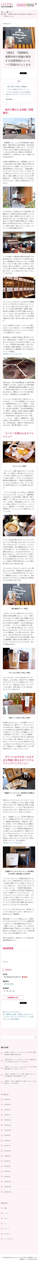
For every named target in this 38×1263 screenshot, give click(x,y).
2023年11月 (7, 1186)
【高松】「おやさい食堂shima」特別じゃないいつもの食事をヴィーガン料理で (20, 1082)
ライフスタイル (15, 1012)
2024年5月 (7, 1156)
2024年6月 (7, 1151)
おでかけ (6, 1234)
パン (5, 1223)
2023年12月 (7, 1181)
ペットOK (29, 1017)
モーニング (6, 1019)
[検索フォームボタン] (35, 1037)
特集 (5, 1208)
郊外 (12, 1019)
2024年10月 (7, 1130)
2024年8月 (7, 1140)
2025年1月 (7, 1115)
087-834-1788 (8, 984)
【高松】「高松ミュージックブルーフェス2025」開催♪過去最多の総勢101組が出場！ (20, 1053)
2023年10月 (7, 1192)
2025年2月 (7, 1109)
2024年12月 (7, 1120)
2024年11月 (7, 1125)
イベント (6, 1228)
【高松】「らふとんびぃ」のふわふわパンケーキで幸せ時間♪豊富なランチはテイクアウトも (20, 1068)
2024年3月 (7, 1166)
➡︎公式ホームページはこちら (12, 354)
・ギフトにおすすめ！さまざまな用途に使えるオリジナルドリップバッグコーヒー (18, 94)
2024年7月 (7, 1145)
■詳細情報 (9, 99)
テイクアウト (21, 1017)
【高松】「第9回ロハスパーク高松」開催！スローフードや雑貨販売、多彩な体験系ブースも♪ (20, 1075)
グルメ (6, 1218)
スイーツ (13, 1017)
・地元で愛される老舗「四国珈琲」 (17, 86)
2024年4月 (7, 1161)
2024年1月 (7, 1176)
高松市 (17, 1019)
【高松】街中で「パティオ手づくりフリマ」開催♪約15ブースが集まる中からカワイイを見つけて (20, 1060)
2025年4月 (7, 1099)
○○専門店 (8, 1014)
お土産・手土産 (17, 1014)
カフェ (7, 1012)
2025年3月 (7, 1104)
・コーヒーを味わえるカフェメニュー (17, 89)
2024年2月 (7, 1171)
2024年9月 (7, 1135)
